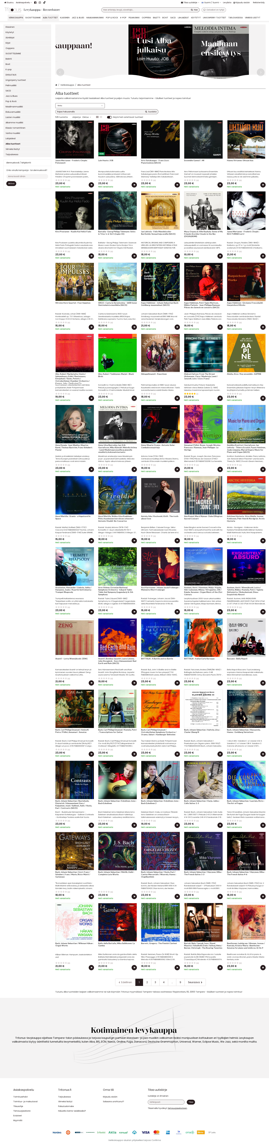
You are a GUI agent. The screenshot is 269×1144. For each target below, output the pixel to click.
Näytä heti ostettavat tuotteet (128, 117)
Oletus (85, 117)
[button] (177, 1108)
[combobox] (150, 9)
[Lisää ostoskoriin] (91, 185)
